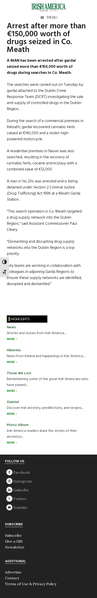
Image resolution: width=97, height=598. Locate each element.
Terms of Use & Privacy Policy (30, 584)
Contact (12, 578)
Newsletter (15, 547)
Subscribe (13, 535)
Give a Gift (14, 541)
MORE (11, 339)
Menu (52, 17)
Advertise (13, 572)
